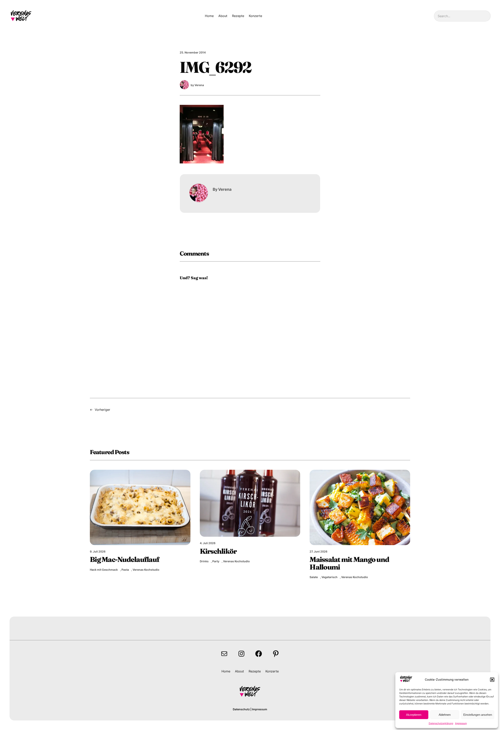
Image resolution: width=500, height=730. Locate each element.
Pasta (125, 569)
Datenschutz (241, 709)
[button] (492, 680)
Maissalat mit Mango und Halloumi (349, 563)
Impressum (461, 723)
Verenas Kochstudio (146, 569)
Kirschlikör (218, 551)
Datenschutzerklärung (441, 723)
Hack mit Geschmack (104, 569)
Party (215, 561)
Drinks (204, 561)
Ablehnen (445, 714)
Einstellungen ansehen (477, 714)
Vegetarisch (329, 577)
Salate (314, 577)
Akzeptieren (413, 714)
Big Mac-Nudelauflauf (124, 559)
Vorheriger (102, 410)
